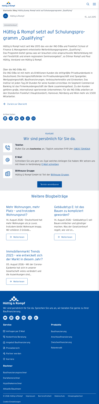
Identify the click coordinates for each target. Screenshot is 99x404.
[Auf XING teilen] (11, 118)
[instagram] (30, 318)
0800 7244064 (82, 149)
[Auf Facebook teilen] (16, 118)
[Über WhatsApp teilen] (28, 118)
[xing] (17, 318)
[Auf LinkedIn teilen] (5, 118)
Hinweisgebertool (75, 396)
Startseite (7, 10)
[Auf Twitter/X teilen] (22, 118)
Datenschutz (60, 396)
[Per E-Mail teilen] (33, 118)
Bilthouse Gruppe (60, 174)
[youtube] (5, 318)
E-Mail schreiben (50, 164)
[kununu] (36, 318)
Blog (15, 10)
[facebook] (24, 318)
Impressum (30, 396)
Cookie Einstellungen (12, 402)
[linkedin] (11, 318)
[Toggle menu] (94, 4)
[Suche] (88, 4)
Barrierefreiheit (44, 396)
